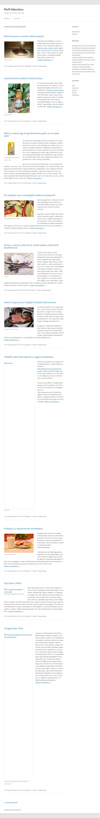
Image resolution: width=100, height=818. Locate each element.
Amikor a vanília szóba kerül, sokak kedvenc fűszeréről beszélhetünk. (31, 246)
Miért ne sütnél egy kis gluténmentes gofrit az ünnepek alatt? (31, 134)
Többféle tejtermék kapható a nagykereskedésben (29, 356)
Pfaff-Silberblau (13, 9)
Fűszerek (74, 34)
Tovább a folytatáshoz (45, 60)
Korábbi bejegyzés (11, 802)
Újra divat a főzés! (13, 583)
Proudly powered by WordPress (12, 810)
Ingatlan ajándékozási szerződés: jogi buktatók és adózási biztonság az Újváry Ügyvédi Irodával (83, 59)
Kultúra (74, 92)
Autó (73, 85)
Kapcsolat (17, 18)
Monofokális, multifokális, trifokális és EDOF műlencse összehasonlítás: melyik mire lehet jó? (83, 71)
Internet (74, 90)
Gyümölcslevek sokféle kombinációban (23, 78)
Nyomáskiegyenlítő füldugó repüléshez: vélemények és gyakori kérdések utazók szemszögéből (83, 52)
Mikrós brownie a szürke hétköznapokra (24, 36)
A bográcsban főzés (13, 628)
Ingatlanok (75, 88)
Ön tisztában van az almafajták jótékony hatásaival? (29, 195)
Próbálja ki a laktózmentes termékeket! (23, 528)
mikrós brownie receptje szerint (47, 48)
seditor (10, 66)
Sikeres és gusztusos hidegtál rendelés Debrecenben (30, 302)
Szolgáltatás (75, 95)
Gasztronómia (43, 66)
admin (10, 121)
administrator (12, 290)
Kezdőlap (7, 18)
